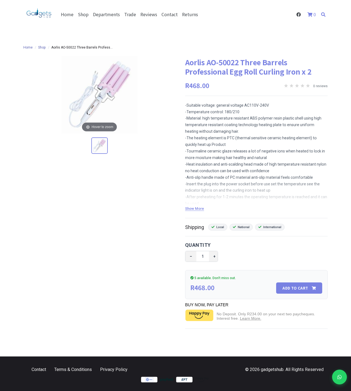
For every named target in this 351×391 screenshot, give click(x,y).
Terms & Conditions (73, 369)
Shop (83, 14)
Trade (130, 14)
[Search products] (323, 14)
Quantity (198, 245)
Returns (190, 14)
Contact (170, 14)
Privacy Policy (114, 369)
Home (67, 14)
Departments (106, 14)
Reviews (148, 14)
